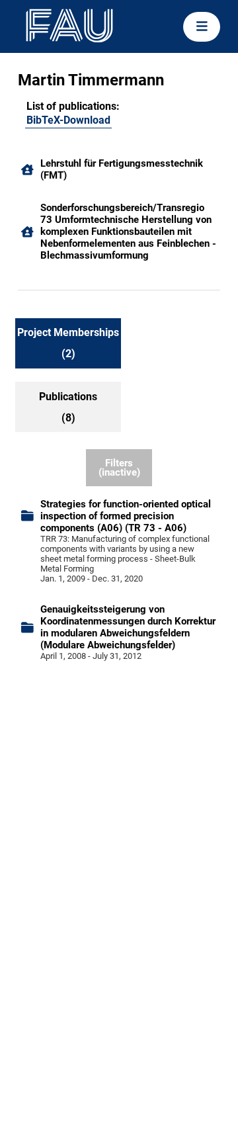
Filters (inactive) (119, 468)
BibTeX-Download (68, 120)
